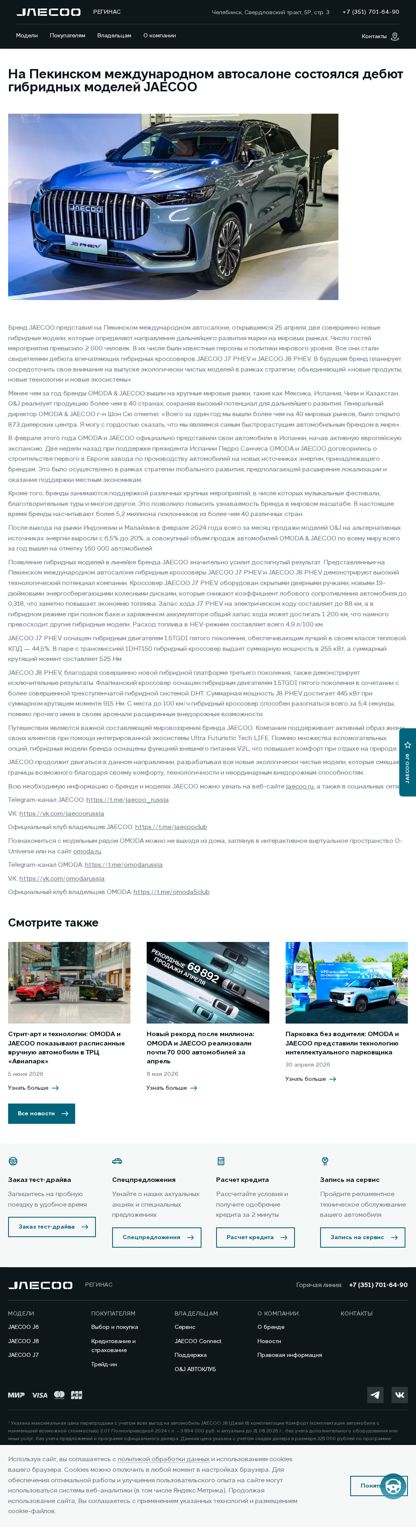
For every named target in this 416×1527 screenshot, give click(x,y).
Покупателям (67, 36)
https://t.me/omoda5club (172, 892)
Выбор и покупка (114, 1327)
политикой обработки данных (164, 1459)
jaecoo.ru (300, 787)
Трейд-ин (104, 1364)
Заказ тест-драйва (47, 1227)
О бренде (271, 1327)
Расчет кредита (250, 1237)
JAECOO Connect (198, 1341)
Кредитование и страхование (113, 1346)
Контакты (357, 1314)
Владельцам (114, 36)
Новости (269, 1341)
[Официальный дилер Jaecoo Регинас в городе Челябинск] (48, 12)
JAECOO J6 (23, 1327)
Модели (27, 36)
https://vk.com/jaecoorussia (62, 814)
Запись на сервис (357, 1237)
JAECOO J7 (23, 1355)
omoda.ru (87, 852)
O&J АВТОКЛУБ (195, 1369)
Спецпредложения (151, 1237)
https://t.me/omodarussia (124, 865)
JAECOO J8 (23, 1341)
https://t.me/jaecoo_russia (128, 800)
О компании (159, 36)
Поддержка (191, 1355)
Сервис (185, 1327)
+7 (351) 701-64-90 (378, 1285)
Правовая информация (290, 1355)
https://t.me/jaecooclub (171, 827)
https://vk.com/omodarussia (62, 879)
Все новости (36, 1114)
